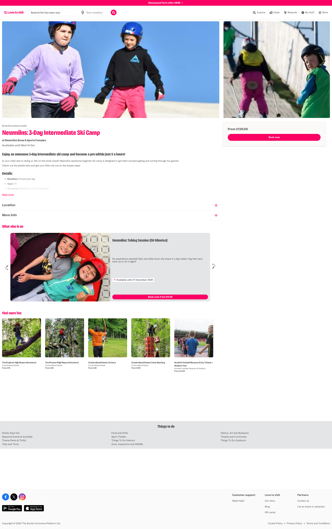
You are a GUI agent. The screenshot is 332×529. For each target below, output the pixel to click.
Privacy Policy (294, 523)
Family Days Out (11, 433)
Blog (267, 506)
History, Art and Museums (235, 433)
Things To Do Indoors (123, 440)
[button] (14, 125)
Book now (274, 137)
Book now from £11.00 (160, 296)
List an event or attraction (311, 506)
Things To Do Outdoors (233, 440)
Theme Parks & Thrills (14, 440)
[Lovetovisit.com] (14, 12)
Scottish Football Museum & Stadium (189, 368)
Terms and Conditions (318, 523)
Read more (8, 194)
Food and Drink (119, 433)
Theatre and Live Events (233, 436)
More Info (9, 215)
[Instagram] (22, 496)
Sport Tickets (118, 436)
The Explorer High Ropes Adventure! (19, 362)
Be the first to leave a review (14, 125)
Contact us (303, 501)
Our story (270, 501)
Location (8, 205)
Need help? (238, 501)
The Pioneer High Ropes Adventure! (62, 362)
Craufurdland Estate (10, 365)
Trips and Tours (10, 444)
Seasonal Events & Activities (17, 436)
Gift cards (270, 512)
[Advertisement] (166, 401)
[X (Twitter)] (13, 496)
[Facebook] (5, 496)
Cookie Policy (275, 523)
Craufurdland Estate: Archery (102, 362)
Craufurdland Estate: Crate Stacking (148, 362)
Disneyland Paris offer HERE (164, 2)
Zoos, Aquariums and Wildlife (127, 444)
